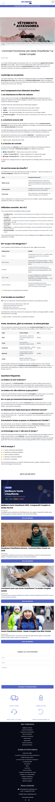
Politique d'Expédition (27, 776)
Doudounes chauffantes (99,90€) (13, 452)
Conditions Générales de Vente (27, 772)
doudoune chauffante (16, 426)
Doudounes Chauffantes (27, 732)
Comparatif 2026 (27, 761)
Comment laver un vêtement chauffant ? (27, 759)
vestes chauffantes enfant (26, 462)
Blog (27, 766)
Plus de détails (27, 518)
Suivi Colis (27, 768)
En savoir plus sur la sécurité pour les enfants (15, 290)
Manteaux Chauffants (27, 736)
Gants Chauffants (27, 742)
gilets (50, 199)
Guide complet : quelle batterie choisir (13, 140)
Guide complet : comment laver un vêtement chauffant (18, 317)
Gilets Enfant (27, 740)
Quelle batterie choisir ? (27, 757)
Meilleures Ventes (27, 728)
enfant (22, 200)
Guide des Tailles (27, 753)
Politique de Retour (27, 778)
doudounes (46, 199)
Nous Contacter (27, 770)
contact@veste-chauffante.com (28, 789)
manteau (44, 426)
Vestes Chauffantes (27, 730)
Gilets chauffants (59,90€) (11, 454)
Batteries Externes (27, 745)
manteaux (4, 200)
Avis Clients (27, 764)
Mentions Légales (27, 781)
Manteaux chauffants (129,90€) (13, 457)
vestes (40, 199)
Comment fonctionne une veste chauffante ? (27, 755)
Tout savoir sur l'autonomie (13, 406)
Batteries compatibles (10, 459)
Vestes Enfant (27, 738)
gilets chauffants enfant (42, 462)
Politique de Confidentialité (27, 774)
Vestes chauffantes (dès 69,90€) (13, 450)
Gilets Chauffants (27, 734)
